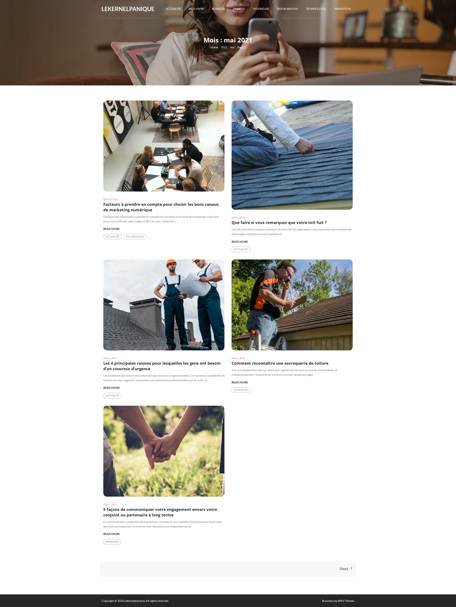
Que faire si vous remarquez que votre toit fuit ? (279, 222)
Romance (112, 541)
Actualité (173, 8)
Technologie (316, 8)
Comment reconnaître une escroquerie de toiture (280, 363)
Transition (342, 8)
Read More (111, 229)
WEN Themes (346, 600)
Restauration (287, 8)
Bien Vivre (196, 8)
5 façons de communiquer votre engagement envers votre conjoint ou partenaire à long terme (160, 512)
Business (218, 8)
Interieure (261, 8)
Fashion (239, 8)
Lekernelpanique (128, 8)
